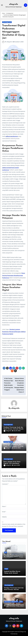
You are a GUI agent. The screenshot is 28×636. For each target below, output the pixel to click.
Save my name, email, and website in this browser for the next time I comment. (13, 525)
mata (20, 601)
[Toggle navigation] (2, 5)
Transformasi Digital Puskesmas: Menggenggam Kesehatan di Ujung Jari (13, 31)
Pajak (6, 568)
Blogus (22, 631)
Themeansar (13, 634)
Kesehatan (15, 601)
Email (4, 511)
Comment (5, 484)
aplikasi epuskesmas (12, 136)
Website (4, 517)
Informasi (7, 601)
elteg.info (13, 4)
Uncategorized (7, 22)
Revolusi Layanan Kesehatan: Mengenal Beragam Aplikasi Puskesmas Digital (14, 332)
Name (4, 506)
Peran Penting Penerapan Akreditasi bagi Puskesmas (13, 275)
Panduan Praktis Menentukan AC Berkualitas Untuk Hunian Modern (13, 556)
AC (5, 552)
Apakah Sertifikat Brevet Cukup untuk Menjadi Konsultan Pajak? (12, 573)
